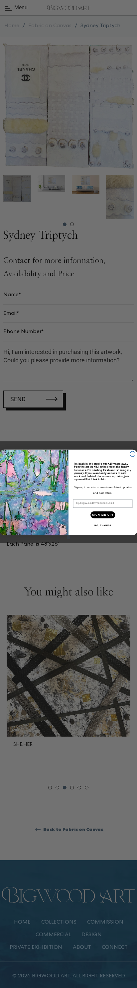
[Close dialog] (132, 454)
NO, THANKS (102, 525)
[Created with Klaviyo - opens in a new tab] (68, 537)
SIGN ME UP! (102, 514)
